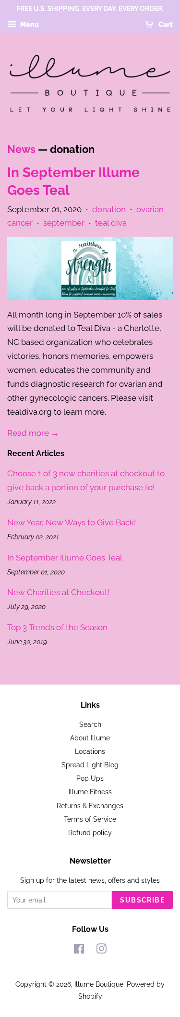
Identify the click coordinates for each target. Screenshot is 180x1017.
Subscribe (142, 900)
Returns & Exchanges (90, 805)
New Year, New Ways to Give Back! (71, 522)
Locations (90, 751)
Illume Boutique (98, 984)
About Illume (90, 738)
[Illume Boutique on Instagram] (101, 950)
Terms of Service (90, 819)
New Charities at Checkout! (58, 592)
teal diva (111, 223)
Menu (29, 24)
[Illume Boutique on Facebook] (78, 950)
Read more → (33, 433)
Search (90, 724)
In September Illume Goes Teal (64, 557)
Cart (165, 24)
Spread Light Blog (90, 765)
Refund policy (90, 832)
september (63, 223)
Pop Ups (90, 778)
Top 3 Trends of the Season (57, 627)
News (21, 149)
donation (109, 209)
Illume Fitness (90, 792)
